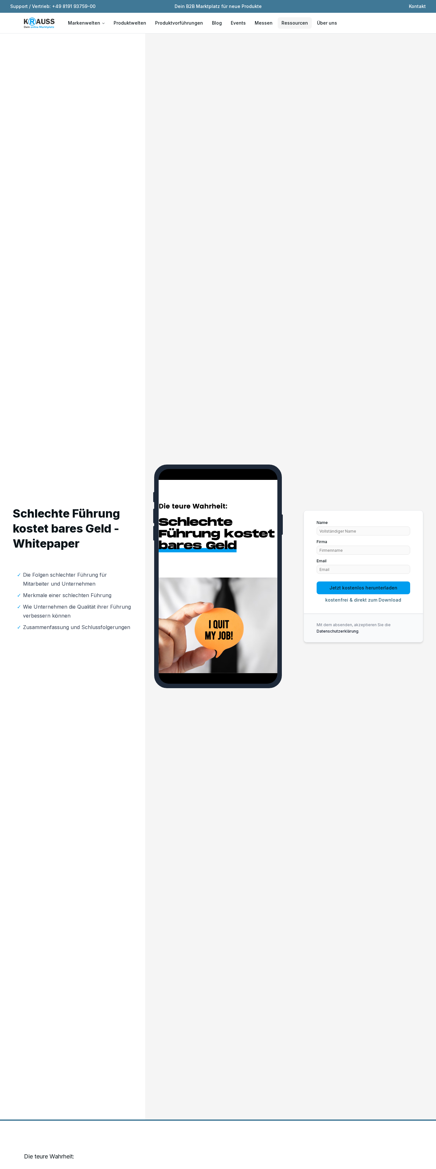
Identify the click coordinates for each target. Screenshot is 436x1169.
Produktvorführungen (179, 23)
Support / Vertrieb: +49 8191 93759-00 (52, 6)
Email (322, 561)
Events (238, 23)
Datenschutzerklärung (337, 631)
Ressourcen (295, 23)
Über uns (327, 23)
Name (322, 523)
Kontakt (417, 6)
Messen (264, 23)
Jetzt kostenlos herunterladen (363, 587)
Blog (217, 23)
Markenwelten (84, 23)
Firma (322, 542)
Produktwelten (130, 23)
